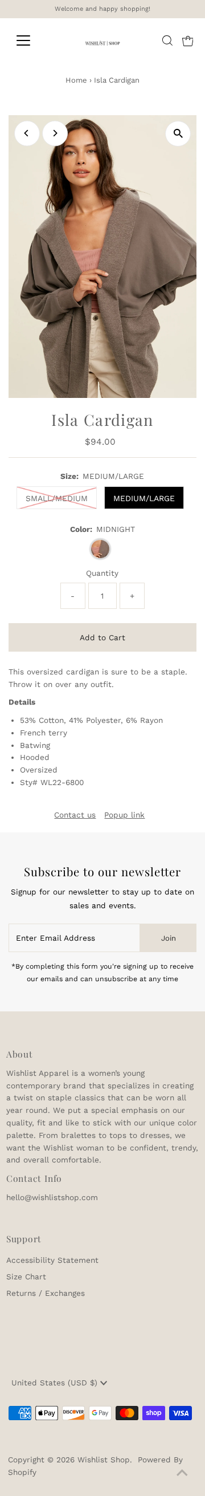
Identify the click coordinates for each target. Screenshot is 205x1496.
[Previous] (27, 133)
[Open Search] (167, 40)
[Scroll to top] (182, 1473)
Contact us (75, 815)
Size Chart (26, 1276)
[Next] (55, 133)
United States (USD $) (55, 1382)
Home (76, 80)
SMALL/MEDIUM (57, 498)
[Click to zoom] (178, 134)
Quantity (102, 573)
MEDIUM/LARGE (144, 498)
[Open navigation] (30, 40)
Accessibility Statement (52, 1260)
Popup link (124, 815)
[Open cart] (188, 40)
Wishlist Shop (103, 1459)
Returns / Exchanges (45, 1293)
